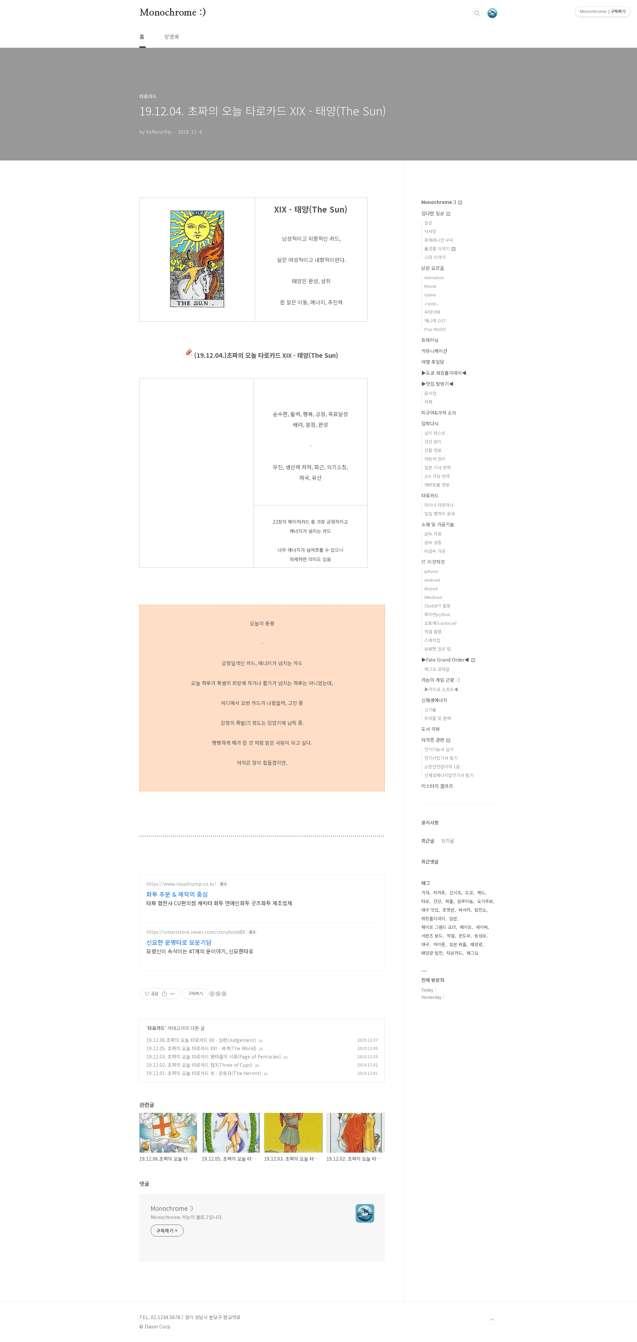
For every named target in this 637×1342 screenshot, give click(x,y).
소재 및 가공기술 (437, 524)
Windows (433, 597)
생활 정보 (433, 450)
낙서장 (430, 231)
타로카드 (156, 1028)
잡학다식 (430, 423)
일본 (453, 918)
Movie (430, 286)
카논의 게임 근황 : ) (440, 679)
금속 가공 (433, 534)
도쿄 (469, 892)
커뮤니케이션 (434, 351)
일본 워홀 (457, 944)
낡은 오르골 (432, 268)
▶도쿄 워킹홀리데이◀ (443, 372)
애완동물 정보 (437, 484)
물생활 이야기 (437, 248)
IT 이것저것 (433, 561)
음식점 (430, 393)
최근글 (427, 840)
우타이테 (432, 312)
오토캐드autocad (440, 623)
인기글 (447, 840)
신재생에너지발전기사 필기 (448, 775)
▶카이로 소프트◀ (441, 689)
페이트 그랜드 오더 (438, 927)
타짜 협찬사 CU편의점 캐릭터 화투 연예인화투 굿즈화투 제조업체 (219, 903)
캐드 (481, 892)
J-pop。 (432, 303)
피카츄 (439, 892)
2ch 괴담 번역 (437, 476)
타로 (425, 901)
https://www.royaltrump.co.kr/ (181, 884)
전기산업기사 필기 (441, 758)
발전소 (480, 910)
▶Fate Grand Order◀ (445, 659)
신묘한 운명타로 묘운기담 (179, 942)
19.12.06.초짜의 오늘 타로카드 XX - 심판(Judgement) (201, 1040)
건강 (437, 901)
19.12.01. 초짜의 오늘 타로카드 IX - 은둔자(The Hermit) (203, 1073)
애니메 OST (435, 320)
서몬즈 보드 (432, 935)
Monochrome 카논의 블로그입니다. (187, 1217)
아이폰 (439, 944)
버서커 (464, 910)
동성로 (480, 935)
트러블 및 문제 (437, 718)
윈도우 (464, 935)
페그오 (472, 953)
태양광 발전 (432, 953)
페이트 (466, 927)
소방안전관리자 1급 (442, 766)
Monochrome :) (172, 13)
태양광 (476, 944)
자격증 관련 (433, 739)
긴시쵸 (455, 892)
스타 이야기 (435, 257)
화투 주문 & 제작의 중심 (177, 894)
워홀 (449, 901)
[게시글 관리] (173, 994)
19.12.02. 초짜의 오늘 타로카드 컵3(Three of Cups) (199, 1064)
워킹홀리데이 (433, 918)
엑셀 (451, 935)
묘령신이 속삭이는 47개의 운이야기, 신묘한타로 (199, 951)
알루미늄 (465, 901)
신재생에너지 (434, 700)
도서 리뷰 (430, 729)
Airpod (431, 588)
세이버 (482, 927)
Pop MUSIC (435, 329)
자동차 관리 (435, 459)
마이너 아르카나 (439, 505)
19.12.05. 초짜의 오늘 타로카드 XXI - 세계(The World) (201, 1048)
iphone (431, 571)
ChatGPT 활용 (437, 606)
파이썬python (437, 614)
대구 (425, 944)
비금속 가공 (435, 551)
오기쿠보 (485, 901)
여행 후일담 (432, 361)
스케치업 (432, 640)
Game (430, 294)
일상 (428, 223)
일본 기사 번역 (437, 467)
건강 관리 (433, 441)
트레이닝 (430, 340)
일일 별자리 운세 (439, 513)
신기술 (430, 709)
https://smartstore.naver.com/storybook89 (195, 932)
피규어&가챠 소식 (438, 412)
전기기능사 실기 (439, 749)
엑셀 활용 (433, 631)
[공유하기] (164, 994)
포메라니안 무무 (439, 240)
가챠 (425, 892)
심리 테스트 (435, 433)
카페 (428, 402)
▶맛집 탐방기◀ (437, 383)
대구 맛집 (430, 910)
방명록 (171, 36)
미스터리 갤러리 (437, 786)
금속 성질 (433, 542)
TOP (492, 1319)
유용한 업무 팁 (437, 649)
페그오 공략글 (437, 669)
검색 (477, 13)
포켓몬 (449, 910)
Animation (434, 277)
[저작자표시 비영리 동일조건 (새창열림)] (218, 993)
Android (432, 580)
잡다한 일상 (433, 213)
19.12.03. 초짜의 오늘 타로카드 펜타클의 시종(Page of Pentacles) (213, 1056)
